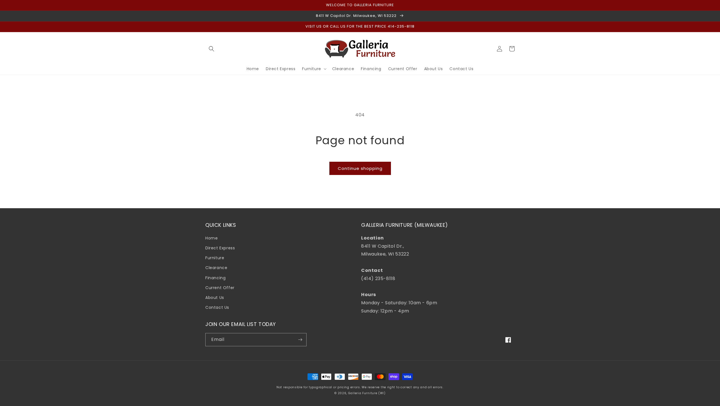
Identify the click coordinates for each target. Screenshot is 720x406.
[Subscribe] (300, 339)
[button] (211, 49)
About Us (214, 297)
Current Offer (220, 287)
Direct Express (220, 248)
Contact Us (217, 307)
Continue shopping (360, 168)
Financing (215, 278)
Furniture (214, 258)
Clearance (216, 267)
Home (211, 238)
